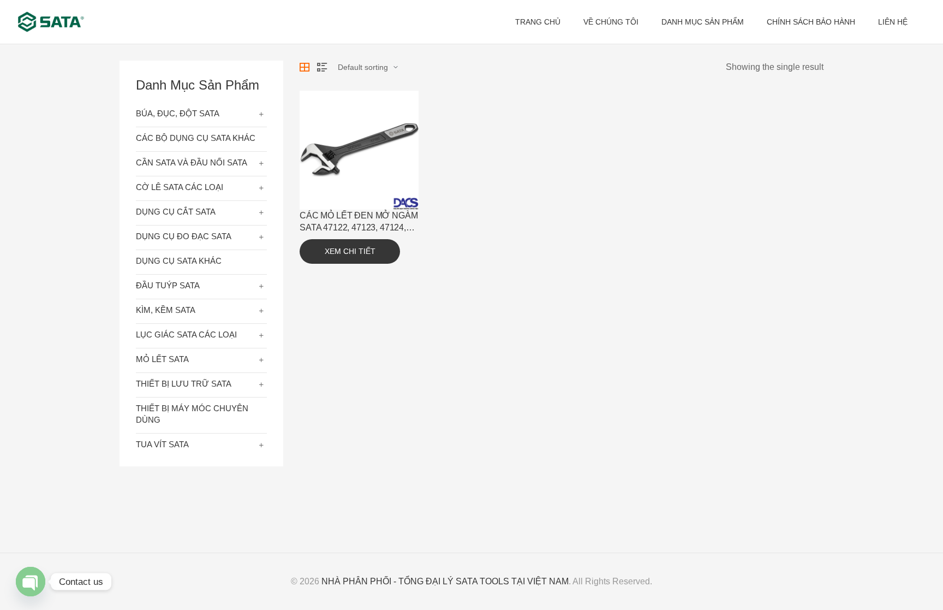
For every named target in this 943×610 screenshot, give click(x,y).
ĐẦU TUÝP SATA (168, 285)
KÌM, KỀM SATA (165, 310)
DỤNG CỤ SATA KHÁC (179, 260)
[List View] (322, 67)
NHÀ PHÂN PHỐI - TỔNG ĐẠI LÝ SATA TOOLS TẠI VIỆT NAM (445, 581)
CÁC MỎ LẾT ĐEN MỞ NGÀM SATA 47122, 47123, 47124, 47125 (358, 228)
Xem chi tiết (350, 251)
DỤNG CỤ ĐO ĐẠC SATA (183, 236)
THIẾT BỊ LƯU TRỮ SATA (183, 383)
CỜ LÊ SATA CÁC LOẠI (179, 187)
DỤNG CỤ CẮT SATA (176, 211)
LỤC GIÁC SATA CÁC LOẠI (186, 334)
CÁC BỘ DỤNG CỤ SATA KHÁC (195, 138)
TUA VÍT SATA (162, 444)
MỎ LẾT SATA (162, 359)
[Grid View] (304, 67)
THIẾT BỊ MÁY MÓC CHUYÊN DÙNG (192, 414)
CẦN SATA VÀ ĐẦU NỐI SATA (191, 162)
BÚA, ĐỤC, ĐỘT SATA (177, 113)
